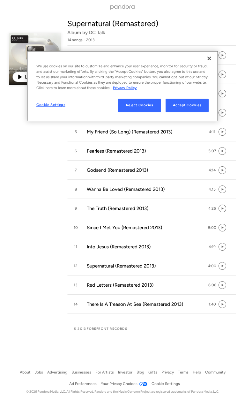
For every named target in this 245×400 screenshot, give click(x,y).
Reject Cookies (139, 105)
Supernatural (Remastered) (112, 23)
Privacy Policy (125, 88)
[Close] (209, 58)
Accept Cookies (187, 105)
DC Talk (97, 32)
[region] (122, 86)
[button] (152, 131)
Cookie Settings (50, 104)
